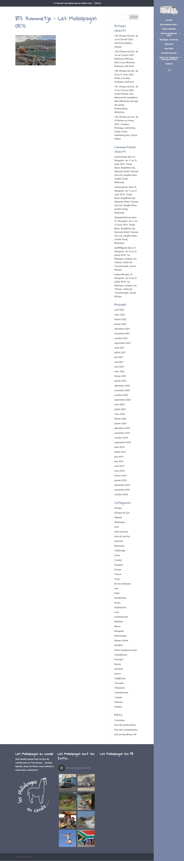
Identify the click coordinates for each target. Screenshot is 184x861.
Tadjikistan (120, 678)
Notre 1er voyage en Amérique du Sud (168, 58)
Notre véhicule (169, 29)
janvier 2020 (120, 423)
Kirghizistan (120, 607)
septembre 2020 (122, 400)
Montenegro (120, 636)
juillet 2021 (120, 352)
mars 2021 (119, 371)
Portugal (118, 659)
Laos (116, 612)
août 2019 (119, 447)
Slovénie (118, 669)
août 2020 (119, 404)
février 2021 (120, 376)
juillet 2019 (120, 452)
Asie (116, 527)
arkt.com (29, 857)
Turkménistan (121, 692)
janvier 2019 (120, 480)
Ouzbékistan (120, 655)
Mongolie (119, 631)
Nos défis (169, 49)
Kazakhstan (120, 598)
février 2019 (120, 475)
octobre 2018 (121, 494)
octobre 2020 (121, 395)
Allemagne (119, 522)
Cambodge (119, 550)
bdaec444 (119, 274)
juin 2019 (118, 456)
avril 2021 (119, 366)
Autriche (118, 541)
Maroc (117, 626)
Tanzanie (119, 683)
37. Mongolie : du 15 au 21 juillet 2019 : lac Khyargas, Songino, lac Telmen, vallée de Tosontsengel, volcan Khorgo (125, 259)
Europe (117, 569)
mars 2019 (119, 471)
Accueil (169, 20)
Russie (117, 664)
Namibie (118, 645)
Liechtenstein (121, 617)
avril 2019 (119, 466)
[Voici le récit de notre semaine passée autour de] (86, 819)
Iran (116, 588)
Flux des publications (125, 725)
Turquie (118, 697)
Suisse (117, 673)
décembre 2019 (122, 428)
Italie (116, 593)
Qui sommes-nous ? (169, 25)
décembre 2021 (122, 329)
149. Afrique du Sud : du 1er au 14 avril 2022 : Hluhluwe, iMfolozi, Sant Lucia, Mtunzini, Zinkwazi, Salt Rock (126, 58)
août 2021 (119, 348)
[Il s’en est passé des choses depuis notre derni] (86, 838)
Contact (168, 64)
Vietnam (118, 702)
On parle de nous (169, 53)
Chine (117, 555)
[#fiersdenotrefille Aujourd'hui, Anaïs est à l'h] (67, 838)
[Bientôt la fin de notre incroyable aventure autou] (86, 782)
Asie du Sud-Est (122, 536)
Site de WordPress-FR (125, 734)
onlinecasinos (121, 187)
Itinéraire (169, 44)
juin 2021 (118, 357)
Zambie (118, 707)
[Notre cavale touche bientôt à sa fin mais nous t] (67, 801)
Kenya (117, 602)
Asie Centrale (121, 531)
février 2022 (120, 319)
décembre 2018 (122, 485)
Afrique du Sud (121, 513)
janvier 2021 (120, 381)
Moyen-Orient (121, 640)
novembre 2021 (122, 333)
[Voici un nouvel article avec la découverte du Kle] (67, 819)
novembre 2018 (122, 490)
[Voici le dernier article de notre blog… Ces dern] (67, 782)
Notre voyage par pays (169, 34)
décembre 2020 (122, 385)
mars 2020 (119, 414)
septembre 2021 (122, 343)
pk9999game (120, 248)
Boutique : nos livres (169, 40)
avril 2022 (119, 310)
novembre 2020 (122, 390)
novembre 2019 (122, 433)
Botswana (119, 546)
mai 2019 (118, 461)
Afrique (118, 508)
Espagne (118, 565)
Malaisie (118, 621)
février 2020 (120, 419)
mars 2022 (119, 314)
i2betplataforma (122, 217)
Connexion (119, 720)
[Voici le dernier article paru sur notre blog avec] (86, 801)
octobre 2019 (121, 437)
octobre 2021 (121, 338)
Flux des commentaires (126, 730)
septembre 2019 (122, 442)
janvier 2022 (120, 324)
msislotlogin (120, 157)
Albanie (118, 517)
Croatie (118, 560)
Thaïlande (119, 688)
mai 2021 (118, 362)
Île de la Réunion (122, 584)
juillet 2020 (120, 409)
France (117, 574)
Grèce (117, 579)
